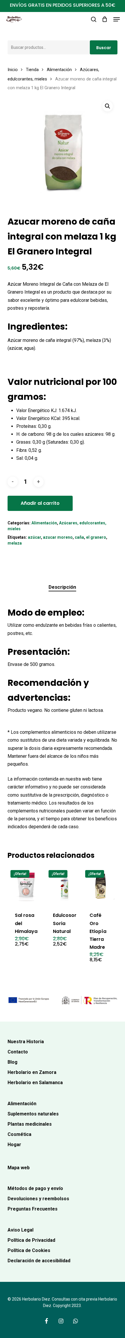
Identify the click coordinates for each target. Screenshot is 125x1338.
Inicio (13, 69)
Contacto (18, 1052)
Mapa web (19, 1167)
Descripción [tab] (62, 587)
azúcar (34, 537)
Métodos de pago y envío (35, 1188)
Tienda (32, 69)
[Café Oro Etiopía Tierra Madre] (100, 885)
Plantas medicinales (30, 1124)
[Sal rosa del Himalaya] (26, 885)
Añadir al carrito (40, 503)
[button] (116, 19)
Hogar (14, 1144)
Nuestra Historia (26, 1041)
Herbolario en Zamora (32, 1072)
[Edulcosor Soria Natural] (64, 885)
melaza (15, 543)
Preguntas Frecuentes (33, 1209)
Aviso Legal (20, 1230)
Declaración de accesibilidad (39, 1260)
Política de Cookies (29, 1250)
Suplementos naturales (33, 1114)
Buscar (103, 48)
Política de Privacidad (31, 1240)
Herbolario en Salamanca (35, 1082)
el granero (96, 537)
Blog (12, 1062)
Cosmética (19, 1134)
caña (79, 537)
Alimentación (59, 69)
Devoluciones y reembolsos (38, 1198)
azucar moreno (58, 537)
